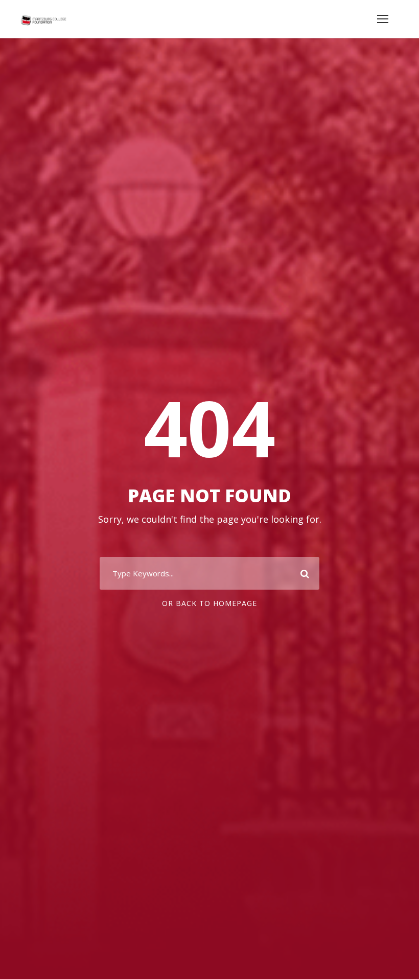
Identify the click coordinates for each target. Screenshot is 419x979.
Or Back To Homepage (209, 603)
